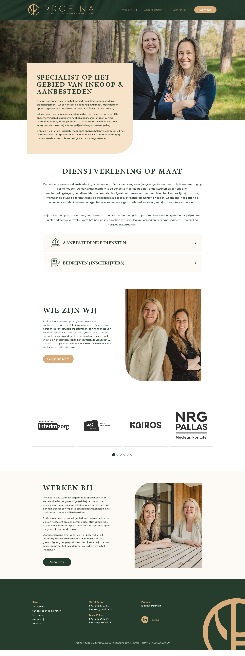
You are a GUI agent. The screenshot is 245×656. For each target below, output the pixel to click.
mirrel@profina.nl (101, 609)
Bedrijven (37, 615)
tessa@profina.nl (101, 622)
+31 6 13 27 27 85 (100, 605)
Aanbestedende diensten (46, 610)
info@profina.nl (152, 605)
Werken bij (179, 9)
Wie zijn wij (129, 9)
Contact (36, 623)
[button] (113, 454)
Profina (155, 620)
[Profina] (144, 619)
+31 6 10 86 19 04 (100, 618)
